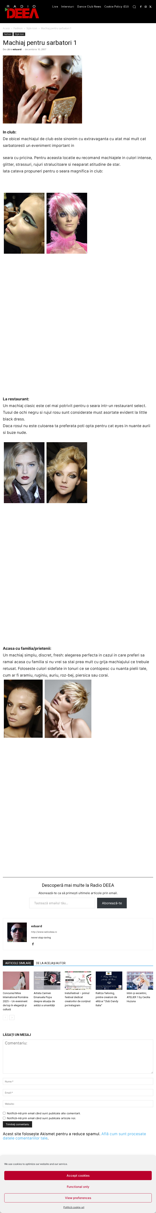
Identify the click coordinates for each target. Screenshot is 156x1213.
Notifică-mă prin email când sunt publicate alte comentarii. (44, 1113)
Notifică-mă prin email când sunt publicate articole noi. (41, 1118)
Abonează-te (112, 903)
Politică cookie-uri (73, 1207)
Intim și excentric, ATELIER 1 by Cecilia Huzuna (138, 997)
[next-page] (11, 1017)
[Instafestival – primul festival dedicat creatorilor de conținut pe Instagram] (78, 980)
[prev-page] (5, 1017)
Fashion (18, 28)
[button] (134, 6)
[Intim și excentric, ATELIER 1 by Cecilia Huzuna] (140, 980)
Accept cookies (78, 1175)
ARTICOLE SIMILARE (18, 963)
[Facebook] (140, 6)
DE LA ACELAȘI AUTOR (51, 963)
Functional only (78, 1187)
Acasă (6, 28)
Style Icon (31, 28)
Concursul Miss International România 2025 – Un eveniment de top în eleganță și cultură (15, 1001)
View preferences (78, 1198)
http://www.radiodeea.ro (44, 931)
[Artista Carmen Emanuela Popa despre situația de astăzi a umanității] (47, 980)
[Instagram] (145, 6)
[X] (150, 6)
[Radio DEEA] (22, 11)
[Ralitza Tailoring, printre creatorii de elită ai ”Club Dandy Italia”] (109, 980)
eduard (17, 49)
